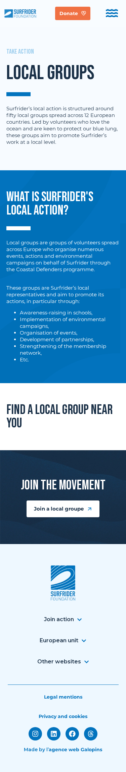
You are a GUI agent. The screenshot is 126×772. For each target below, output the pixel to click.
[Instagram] (35, 733)
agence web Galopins (75, 750)
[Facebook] (72, 733)
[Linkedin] (53, 733)
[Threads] (90, 733)
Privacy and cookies (63, 716)
